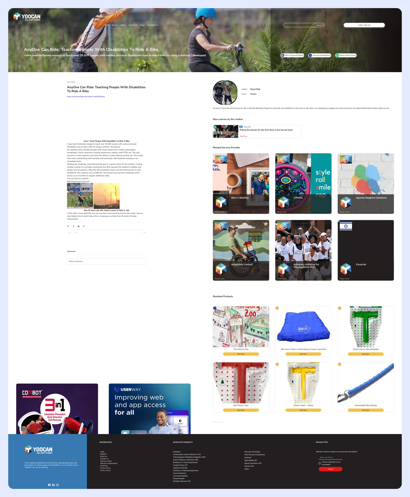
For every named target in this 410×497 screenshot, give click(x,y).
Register (103, 454)
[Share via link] (84, 226)
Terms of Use (105, 470)
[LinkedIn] (53, 485)
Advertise (104, 466)
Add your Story (106, 461)
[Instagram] (57, 485)
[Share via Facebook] (68, 226)
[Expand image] (80, 196)
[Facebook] (49, 485)
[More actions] (145, 82)
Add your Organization (108, 463)
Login (102, 451)
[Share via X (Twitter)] (73, 226)
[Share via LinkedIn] (79, 226)
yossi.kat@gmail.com (258, 94)
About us (103, 456)
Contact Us (104, 459)
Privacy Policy (105, 468)
